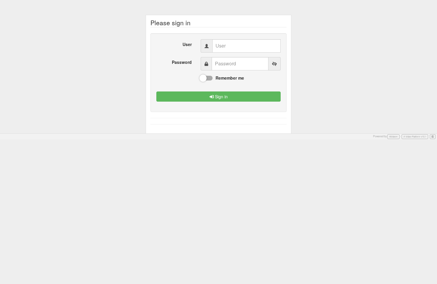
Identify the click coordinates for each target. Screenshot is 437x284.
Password (182, 62)
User (187, 44)
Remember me (230, 78)
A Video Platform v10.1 (414, 136)
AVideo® (393, 136)
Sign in (221, 97)
